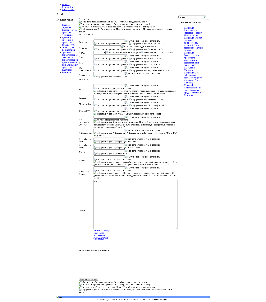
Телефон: (83, 98)
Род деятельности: (85, 69)
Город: (82, 52)
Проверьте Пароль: (84, 172)
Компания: (84, 42)
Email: (82, 89)
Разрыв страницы (102, 230)
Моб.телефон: (85, 104)
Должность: (84, 75)
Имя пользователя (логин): (85, 122)
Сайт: (81, 63)
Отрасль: (83, 48)
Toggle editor (99, 239)
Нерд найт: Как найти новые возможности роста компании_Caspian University (193, 78)
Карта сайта (67, 7)
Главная (66, 4)
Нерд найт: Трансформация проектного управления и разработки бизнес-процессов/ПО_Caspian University (193, 61)
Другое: (82, 152)
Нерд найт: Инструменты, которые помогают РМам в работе (193, 31)
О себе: (82, 210)
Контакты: (84, 79)
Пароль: (82, 160)
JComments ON (101, 235)
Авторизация (68, 9)
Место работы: (86, 34)
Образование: (85, 133)
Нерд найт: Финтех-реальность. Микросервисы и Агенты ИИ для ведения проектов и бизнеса (193, 44)
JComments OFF (101, 238)
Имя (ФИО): (85, 111)
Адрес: (82, 57)
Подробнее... (100, 233)
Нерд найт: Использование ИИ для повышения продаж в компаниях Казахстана (194, 90)
